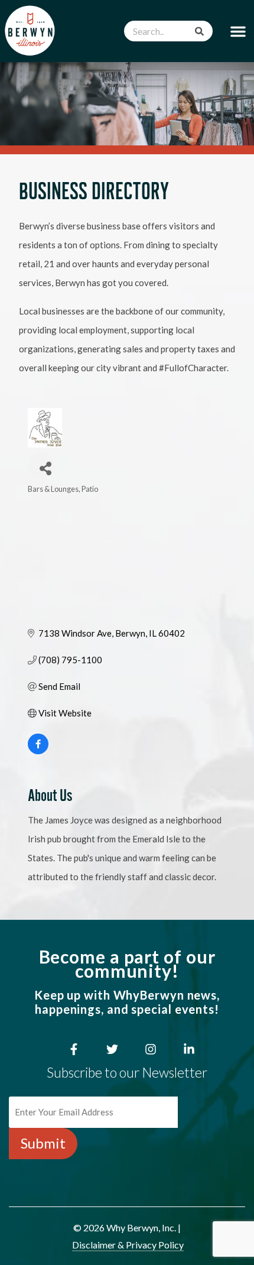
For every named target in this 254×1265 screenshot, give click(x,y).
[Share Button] (41, 465)
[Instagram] (151, 1049)
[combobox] (168, 31)
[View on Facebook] (38, 750)
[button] (238, 31)
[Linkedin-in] (189, 1049)
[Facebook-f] (74, 1049)
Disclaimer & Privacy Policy (128, 1244)
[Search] (199, 31)
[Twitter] (112, 1049)
